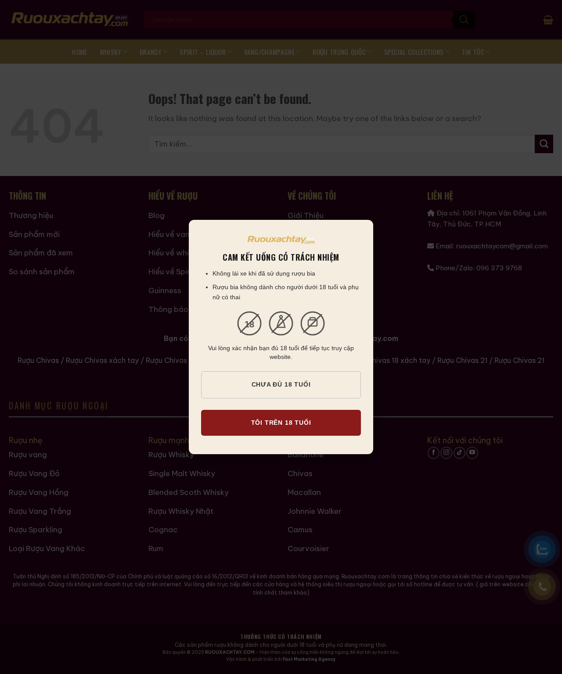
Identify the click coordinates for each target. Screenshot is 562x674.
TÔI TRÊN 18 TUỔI (281, 422)
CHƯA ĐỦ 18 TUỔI (281, 384)
